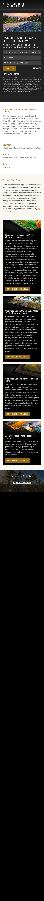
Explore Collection (22, 482)
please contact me (23, 91)
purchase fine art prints (23, 85)
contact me (7, 203)
